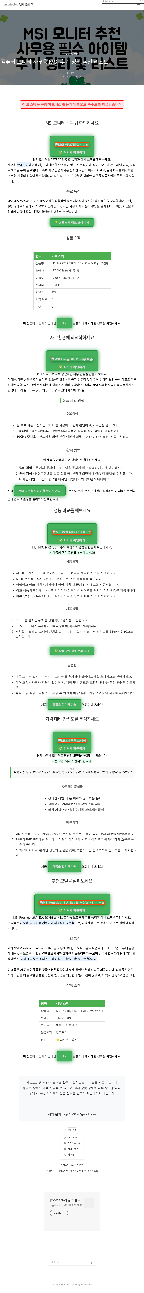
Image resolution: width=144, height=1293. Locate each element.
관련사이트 (56, 1262)
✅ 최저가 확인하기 (72, 152)
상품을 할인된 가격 (64, 704)
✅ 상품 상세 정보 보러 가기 (72, 651)
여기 (65, 323)
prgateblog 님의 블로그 (18, 4)
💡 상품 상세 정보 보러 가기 (72, 222)
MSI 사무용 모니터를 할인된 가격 (40, 490)
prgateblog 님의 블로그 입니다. (67, 1205)
